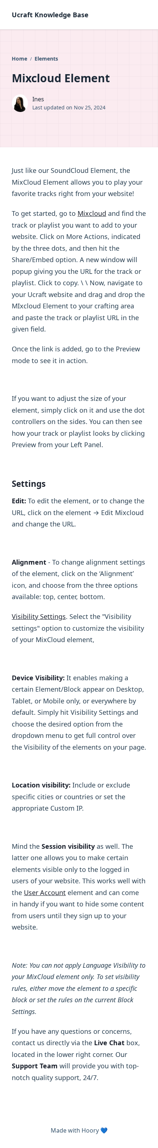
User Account (45, 892)
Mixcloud (92, 213)
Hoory (90, 1130)
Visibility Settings (39, 616)
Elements (46, 58)
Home (20, 58)
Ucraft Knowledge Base (50, 14)
